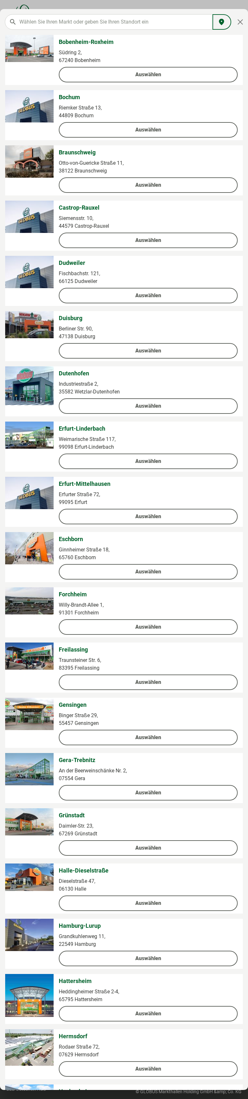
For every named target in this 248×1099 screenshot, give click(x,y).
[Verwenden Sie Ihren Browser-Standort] (221, 22)
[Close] (240, 22)
